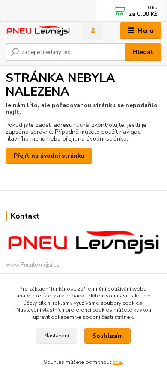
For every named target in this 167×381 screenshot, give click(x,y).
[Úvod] (38, 31)
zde (117, 362)
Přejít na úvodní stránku (49, 156)
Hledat (143, 52)
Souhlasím (107, 336)
